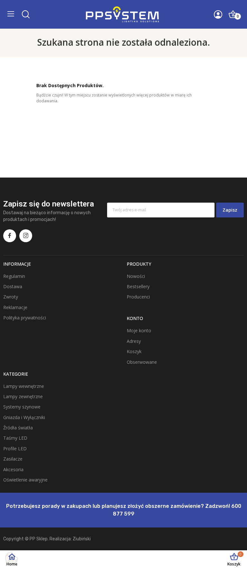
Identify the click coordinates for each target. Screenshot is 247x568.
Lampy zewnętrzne (23, 396)
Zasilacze (13, 459)
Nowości (136, 276)
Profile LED (15, 448)
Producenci (138, 297)
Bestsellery (138, 286)
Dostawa (12, 286)
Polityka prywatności (24, 318)
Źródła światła (18, 428)
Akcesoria (13, 469)
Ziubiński (82, 539)
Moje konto (139, 330)
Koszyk (134, 351)
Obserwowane (142, 362)
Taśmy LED (15, 438)
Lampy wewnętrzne (23, 386)
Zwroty (10, 297)
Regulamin (14, 276)
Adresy (134, 341)
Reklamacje (15, 307)
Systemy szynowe (22, 407)
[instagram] (25, 235)
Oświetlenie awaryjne (25, 480)
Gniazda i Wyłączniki (24, 417)
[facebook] (9, 235)
